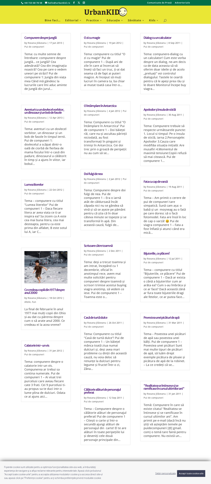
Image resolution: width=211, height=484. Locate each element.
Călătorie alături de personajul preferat (102, 391)
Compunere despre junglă (40, 38)
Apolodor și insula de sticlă (160, 110)
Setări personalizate (165, 473)
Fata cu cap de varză (156, 182)
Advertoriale (182, 3)
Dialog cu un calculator (157, 38)
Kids (152, 20)
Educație (113, 20)
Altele (27, 301)
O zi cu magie (92, 38)
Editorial (71, 20)
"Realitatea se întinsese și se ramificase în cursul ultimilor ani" (164, 387)
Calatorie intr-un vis (36, 345)
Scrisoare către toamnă (98, 246)
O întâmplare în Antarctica (100, 106)
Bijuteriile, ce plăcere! (156, 253)
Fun (34, 301)
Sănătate (134, 20)
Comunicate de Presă (159, 3)
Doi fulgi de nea (93, 174)
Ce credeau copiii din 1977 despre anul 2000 (44, 291)
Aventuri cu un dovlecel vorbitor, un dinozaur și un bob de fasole (44, 111)
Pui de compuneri (34, 46)
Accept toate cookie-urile (191, 473)
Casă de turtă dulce (95, 317)
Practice (92, 20)
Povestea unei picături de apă (161, 317)
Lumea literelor (33, 184)
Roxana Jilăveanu (37, 42)
